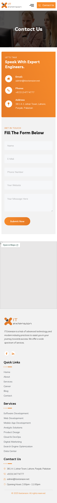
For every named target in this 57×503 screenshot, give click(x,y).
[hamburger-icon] (31, 5)
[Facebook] (6, 353)
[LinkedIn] (13, 353)
